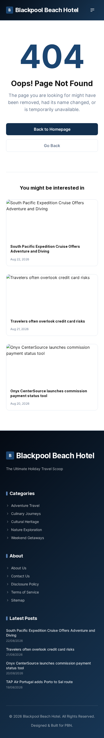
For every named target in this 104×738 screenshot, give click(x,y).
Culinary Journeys (26, 513)
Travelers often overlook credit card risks (47, 321)
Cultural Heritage (25, 521)
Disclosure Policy (25, 584)
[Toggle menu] (92, 10)
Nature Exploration (26, 530)
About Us (18, 568)
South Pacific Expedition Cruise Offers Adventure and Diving (50, 632)
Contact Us (20, 576)
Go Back (52, 145)
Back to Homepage (52, 129)
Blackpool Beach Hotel (43, 10)
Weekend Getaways (27, 538)
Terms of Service (25, 592)
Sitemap (18, 600)
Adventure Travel (25, 505)
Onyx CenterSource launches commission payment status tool (48, 665)
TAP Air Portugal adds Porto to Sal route (39, 682)
